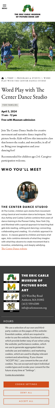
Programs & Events (28, 78)
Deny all (26, 393)
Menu (4, 8)
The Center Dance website (14, 249)
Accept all (26, 401)
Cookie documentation (14, 375)
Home (2, 78)
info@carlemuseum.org (34, 308)
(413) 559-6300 (30, 304)
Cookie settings (26, 384)
